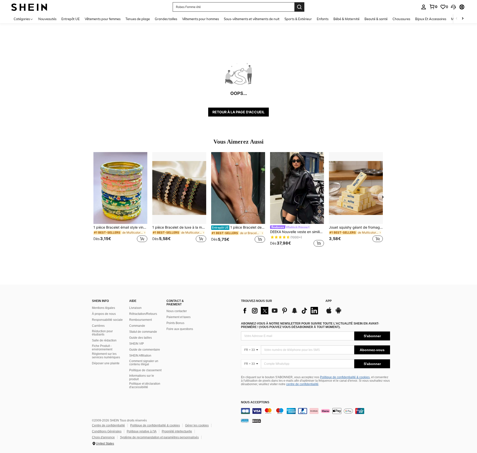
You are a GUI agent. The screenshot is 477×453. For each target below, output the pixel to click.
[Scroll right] (462, 19)
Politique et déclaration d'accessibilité (144, 385)
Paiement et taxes (178, 317)
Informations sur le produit (141, 377)
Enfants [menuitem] (322, 19)
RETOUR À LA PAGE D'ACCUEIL (238, 112)
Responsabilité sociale (107, 320)
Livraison (135, 308)
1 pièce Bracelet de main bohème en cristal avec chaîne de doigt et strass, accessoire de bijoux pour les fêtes (238, 227)
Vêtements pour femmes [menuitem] (102, 19)
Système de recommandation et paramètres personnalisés (159, 437)
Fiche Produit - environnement (102, 347)
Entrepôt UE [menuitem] (70, 19)
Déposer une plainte (105, 363)
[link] (433, 7)
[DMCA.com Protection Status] (256, 420)
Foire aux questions (179, 329)
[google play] (338, 313)
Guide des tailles (140, 337)
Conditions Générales (106, 431)
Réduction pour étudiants (102, 332)
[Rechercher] (299, 7)
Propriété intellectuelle (177, 431)
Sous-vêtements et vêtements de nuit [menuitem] (251, 19)
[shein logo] (29, 7)
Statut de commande (143, 331)
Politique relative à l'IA (142, 431)
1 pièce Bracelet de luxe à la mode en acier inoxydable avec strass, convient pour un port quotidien (179, 227)
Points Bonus (175, 323)
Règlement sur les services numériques (106, 355)
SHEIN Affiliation (140, 355)
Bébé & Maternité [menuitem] (346, 19)
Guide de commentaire (144, 349)
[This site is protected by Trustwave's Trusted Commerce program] (244, 420)
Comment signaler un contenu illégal (143, 362)
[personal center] (424, 7)
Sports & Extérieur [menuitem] (298, 19)
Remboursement (140, 320)
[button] (453, 7)
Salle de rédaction (104, 340)
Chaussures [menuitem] (401, 19)
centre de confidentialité (302, 384)
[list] (280, 310)
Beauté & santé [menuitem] (376, 19)
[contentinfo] (315, 411)
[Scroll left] (456, 19)
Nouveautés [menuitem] (47, 19)
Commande (137, 326)
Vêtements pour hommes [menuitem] (200, 19)
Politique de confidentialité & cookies (345, 377)
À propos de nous (104, 314)
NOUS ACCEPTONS (255, 402)
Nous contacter (176, 311)
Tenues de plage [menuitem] (137, 19)
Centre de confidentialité (108, 425)
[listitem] (120, 200)
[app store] (328, 313)
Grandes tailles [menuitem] (166, 19)
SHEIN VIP (136, 343)
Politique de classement (145, 370)
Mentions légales (103, 308)
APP (328, 301)
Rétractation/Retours (143, 314)
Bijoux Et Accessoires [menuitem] (430, 19)
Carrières (98, 326)
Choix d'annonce (103, 437)
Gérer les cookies (197, 425)
